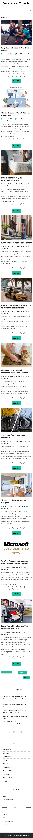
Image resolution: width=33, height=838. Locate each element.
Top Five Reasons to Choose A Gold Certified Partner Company (15, 562)
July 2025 (6, 764)
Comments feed (8, 821)
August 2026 (7, 749)
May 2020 (6, 781)
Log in (5, 814)
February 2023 (7, 778)
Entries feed (7, 818)
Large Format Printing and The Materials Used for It (14, 627)
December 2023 (8, 774)
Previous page (6, 672)
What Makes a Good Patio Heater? (16, 243)
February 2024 (7, 767)
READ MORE (17, 81)
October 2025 (7, 760)
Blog (4, 796)
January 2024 (7, 771)
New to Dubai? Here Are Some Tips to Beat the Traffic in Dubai (16, 306)
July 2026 (6, 753)
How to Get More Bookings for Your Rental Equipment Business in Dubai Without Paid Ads (14, 699)
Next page (22, 672)
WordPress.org (7, 825)
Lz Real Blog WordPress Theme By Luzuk (16, 835)
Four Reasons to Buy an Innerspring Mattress (11, 179)
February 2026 (7, 757)
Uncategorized (8, 799)
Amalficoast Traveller (16, 3)
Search (26, 677)
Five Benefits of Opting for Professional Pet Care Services (14, 371)
